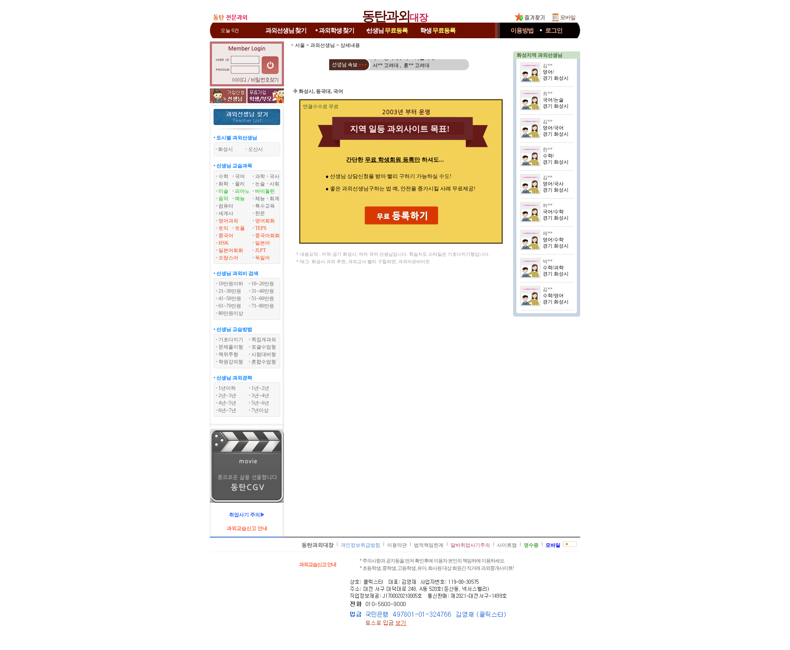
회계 (274, 198)
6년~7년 (227, 410)
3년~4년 (260, 395)
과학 (260, 176)
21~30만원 (229, 291)
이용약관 (397, 545)
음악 (223, 198)
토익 (223, 228)
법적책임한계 (429, 545)
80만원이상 (230, 313)
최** (548, 94)
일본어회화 (230, 250)
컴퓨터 (225, 206)
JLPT (260, 250)
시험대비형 (263, 354)
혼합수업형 (263, 362)
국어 (240, 176)
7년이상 (260, 410)
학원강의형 (230, 362)
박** (548, 261)
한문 (260, 213)
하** (548, 205)
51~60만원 (262, 298)
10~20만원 (262, 284)
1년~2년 (260, 388)
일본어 (262, 243)
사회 (274, 184)
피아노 (242, 191)
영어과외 (228, 221)
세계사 (225, 213)
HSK (223, 243)
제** (548, 233)
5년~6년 (260, 403)
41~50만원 (229, 298)
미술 (223, 191)
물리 (240, 184)
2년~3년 (227, 395)
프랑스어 (228, 258)
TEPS (261, 228)
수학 (223, 176)
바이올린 (265, 191)
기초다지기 (230, 339)
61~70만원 (229, 306)
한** (548, 150)
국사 (274, 176)
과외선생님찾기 (286, 30)
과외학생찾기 (336, 30)
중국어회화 (267, 235)
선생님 (387, 30)
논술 (260, 184)
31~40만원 (262, 291)
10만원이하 (230, 284)
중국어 (225, 235)
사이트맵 (507, 545)
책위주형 (228, 354)
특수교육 (265, 206)
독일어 (262, 258)
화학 (223, 184)
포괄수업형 (263, 347)
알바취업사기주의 (470, 545)
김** (548, 66)
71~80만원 (262, 306)
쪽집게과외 (263, 339)
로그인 (553, 30)
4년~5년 (227, 403)
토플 (240, 228)
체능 (260, 198)
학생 (437, 30)
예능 (240, 198)
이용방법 (522, 30)
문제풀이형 (230, 347)
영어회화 (265, 221)
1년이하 (227, 388)
